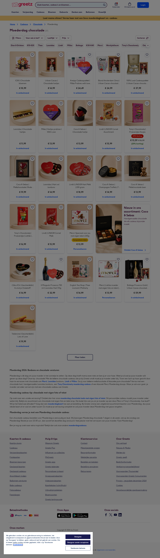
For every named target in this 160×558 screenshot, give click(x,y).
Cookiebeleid (18, 545)
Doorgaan (78, 537)
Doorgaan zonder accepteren (78, 542)
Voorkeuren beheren (78, 548)
